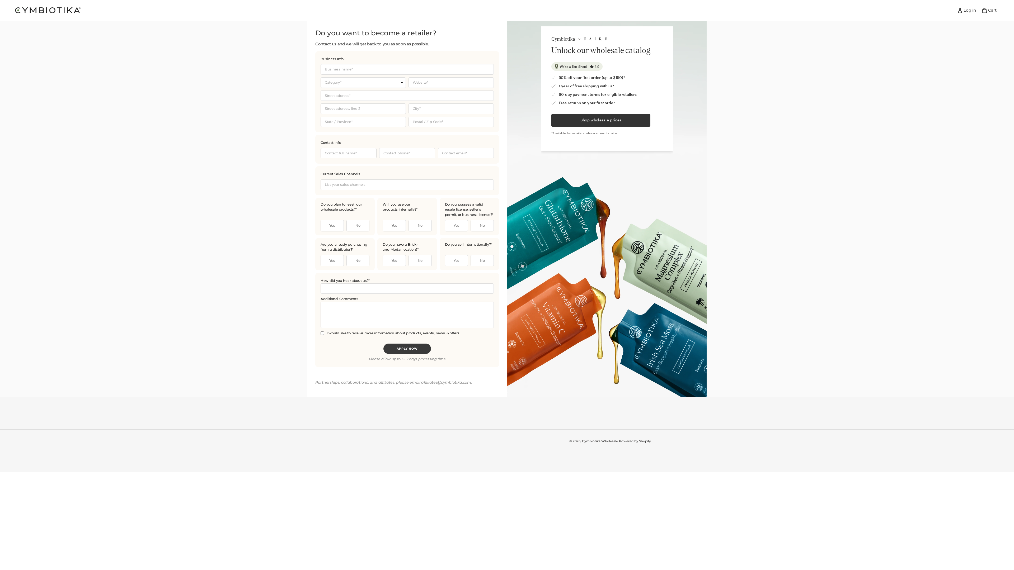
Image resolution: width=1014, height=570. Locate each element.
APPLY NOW (407, 348)
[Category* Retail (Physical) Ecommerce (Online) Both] (363, 82)
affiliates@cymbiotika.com (446, 382)
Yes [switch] (332, 225)
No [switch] (357, 225)
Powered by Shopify (635, 441)
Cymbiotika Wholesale (600, 441)
